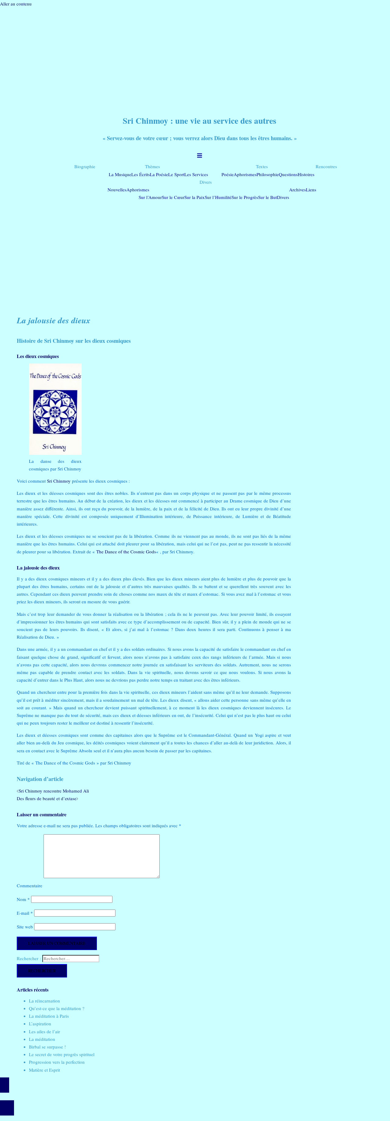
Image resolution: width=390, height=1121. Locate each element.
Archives (297, 189)
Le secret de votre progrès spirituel (61, 1054)
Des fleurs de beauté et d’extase (46, 798)
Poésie (228, 174)
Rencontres (326, 166)
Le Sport (176, 174)
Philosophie (268, 174)
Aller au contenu (16, 4)
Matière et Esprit (44, 1070)
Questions (288, 174)
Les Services (196, 174)
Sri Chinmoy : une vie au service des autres (199, 120)
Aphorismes (245, 174)
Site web (25, 927)
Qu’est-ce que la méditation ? (56, 1008)
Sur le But (267, 197)
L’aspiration (40, 1023)
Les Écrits (140, 174)
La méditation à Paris (49, 1016)
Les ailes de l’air (44, 1031)
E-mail (25, 913)
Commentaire (29, 885)
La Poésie (159, 174)
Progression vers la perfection (57, 1062)
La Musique (120, 174)
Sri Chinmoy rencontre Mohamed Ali (54, 791)
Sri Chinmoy (59, 481)
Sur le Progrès (245, 197)
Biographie (84, 166)
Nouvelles (117, 189)
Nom (23, 899)
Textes (262, 166)
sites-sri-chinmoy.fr (191, 1097)
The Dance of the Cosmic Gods (126, 551)
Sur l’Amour (150, 197)
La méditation (42, 1039)
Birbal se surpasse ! (47, 1047)
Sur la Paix (194, 197)
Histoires (306, 174)
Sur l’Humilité (218, 197)
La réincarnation (44, 1001)
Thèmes (152, 166)
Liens (311, 189)
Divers (206, 182)
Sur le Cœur (173, 197)
